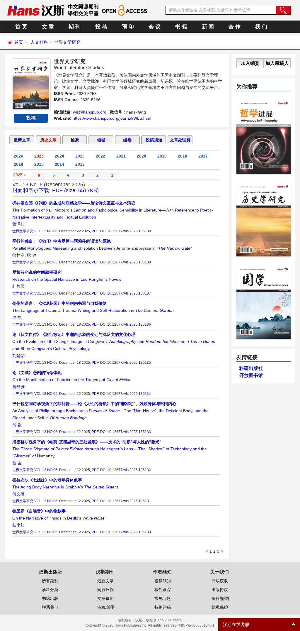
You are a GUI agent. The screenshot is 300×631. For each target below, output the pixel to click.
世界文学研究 (67, 42)
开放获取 (220, 580)
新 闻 (208, 27)
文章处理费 (180, 140)
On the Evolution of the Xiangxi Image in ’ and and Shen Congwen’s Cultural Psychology (113, 341)
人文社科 (39, 42)
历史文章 (48, 140)
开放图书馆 (251, 375)
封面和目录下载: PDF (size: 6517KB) (55, 190)
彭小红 (18, 525)
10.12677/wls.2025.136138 (129, 262)
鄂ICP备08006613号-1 (196, 625)
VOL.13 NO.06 (45, 231)
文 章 (48, 27)
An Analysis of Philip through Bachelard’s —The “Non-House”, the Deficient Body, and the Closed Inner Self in (110, 410)
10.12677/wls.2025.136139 (129, 231)
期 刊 (75, 27)
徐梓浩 (18, 255)
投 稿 (101, 27)
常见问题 (162, 598)
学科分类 (50, 589)
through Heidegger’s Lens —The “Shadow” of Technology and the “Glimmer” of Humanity (109, 448)
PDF (95, 231)
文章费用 (105, 598)
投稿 (31, 117)
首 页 (21, 27)
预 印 (128, 27)
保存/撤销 (220, 598)
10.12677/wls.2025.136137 (129, 293)
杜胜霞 (18, 286)
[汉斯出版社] (35, 10)
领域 (101, 140)
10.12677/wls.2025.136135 (129, 363)
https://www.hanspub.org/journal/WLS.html (112, 118)
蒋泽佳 (18, 224)
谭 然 (17, 317)
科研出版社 (251, 368)
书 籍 (181, 27)
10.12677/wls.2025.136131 (129, 501)
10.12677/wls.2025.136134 (129, 394)
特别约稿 (162, 607)
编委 (127, 140)
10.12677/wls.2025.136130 (129, 532)
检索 (75, 140)
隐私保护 (220, 607)
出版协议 (220, 589)
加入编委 (250, 63)
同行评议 (105, 589)
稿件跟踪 (162, 589)
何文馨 (18, 494)
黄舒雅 (18, 386)
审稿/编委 (106, 607)
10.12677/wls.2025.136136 (129, 324)
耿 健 (31, 255)
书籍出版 (50, 598)
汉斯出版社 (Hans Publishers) (159, 620)
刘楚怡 (18, 355)
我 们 (261, 27)
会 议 (155, 27)
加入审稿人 (277, 63)
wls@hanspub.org (89, 112)
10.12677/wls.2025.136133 (129, 432)
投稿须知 (154, 140)
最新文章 (22, 140)
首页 (18, 42)
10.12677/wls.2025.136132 (129, 470)
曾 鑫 (17, 463)
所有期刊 (50, 580)
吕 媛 (17, 424)
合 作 (235, 27)
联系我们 (50, 607)
